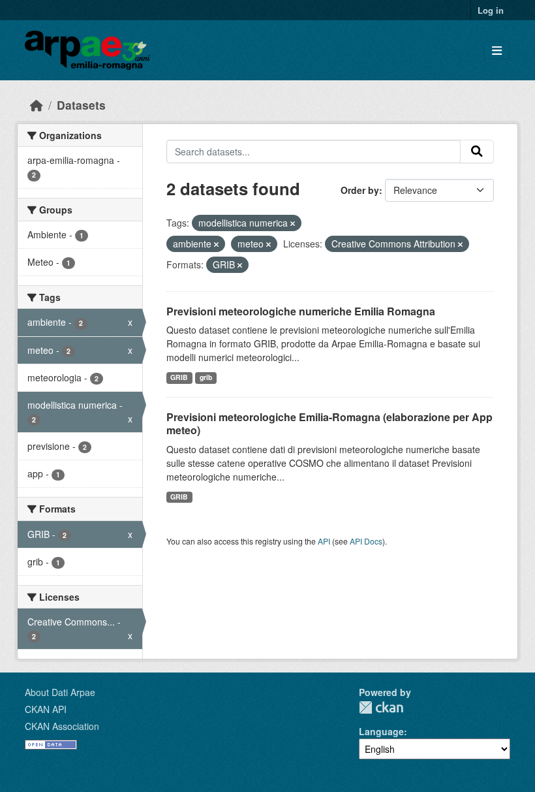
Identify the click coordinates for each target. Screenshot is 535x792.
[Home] (36, 105)
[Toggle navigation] (496, 50)
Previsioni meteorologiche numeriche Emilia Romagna (300, 311)
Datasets (81, 105)
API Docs (366, 540)
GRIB (179, 377)
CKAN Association (62, 726)
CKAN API (46, 709)
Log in (491, 10)
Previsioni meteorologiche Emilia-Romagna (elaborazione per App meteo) (329, 423)
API (324, 540)
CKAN (381, 707)
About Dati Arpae (60, 692)
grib (206, 377)
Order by (360, 190)
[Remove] (292, 223)
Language (381, 731)
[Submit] (477, 151)
